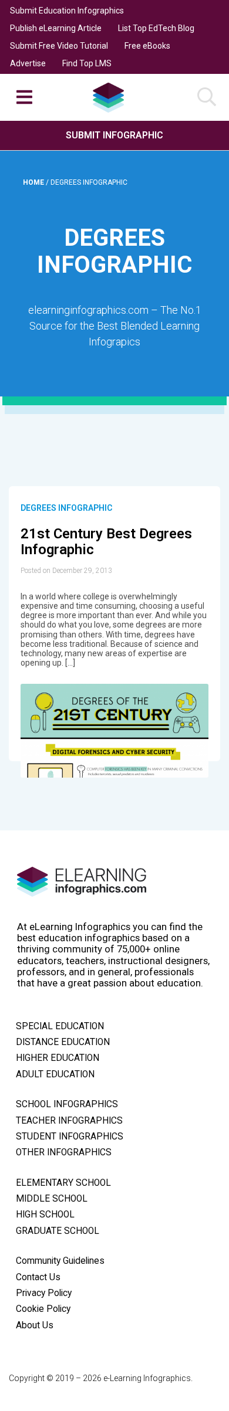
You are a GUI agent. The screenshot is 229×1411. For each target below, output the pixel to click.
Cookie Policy (43, 1309)
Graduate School (57, 1231)
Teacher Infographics (69, 1120)
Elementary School (63, 1183)
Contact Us (38, 1277)
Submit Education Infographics (67, 10)
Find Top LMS (87, 63)
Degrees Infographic (66, 508)
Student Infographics (69, 1136)
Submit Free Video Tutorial (59, 45)
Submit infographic (114, 135)
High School (45, 1214)
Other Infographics (64, 1152)
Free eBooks (147, 45)
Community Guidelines (60, 1261)
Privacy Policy (44, 1293)
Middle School (51, 1198)
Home (34, 182)
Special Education (60, 1026)
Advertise (28, 63)
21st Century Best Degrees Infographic (106, 541)
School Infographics (67, 1104)
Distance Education (63, 1042)
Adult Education (55, 1074)
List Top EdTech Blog (156, 28)
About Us (34, 1325)
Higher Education (57, 1058)
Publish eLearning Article (56, 28)
